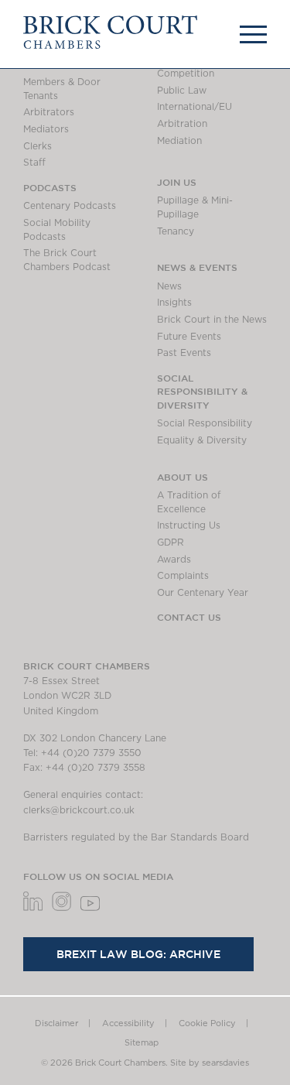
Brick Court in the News (212, 319)
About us (182, 476)
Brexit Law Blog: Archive (138, 954)
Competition (185, 73)
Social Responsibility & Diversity (202, 391)
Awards (174, 559)
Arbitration (182, 123)
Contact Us (189, 616)
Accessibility (128, 1023)
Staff (34, 162)
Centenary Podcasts (69, 205)
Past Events (184, 353)
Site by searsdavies (209, 1063)
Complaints (183, 575)
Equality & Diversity (202, 440)
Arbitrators (48, 112)
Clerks (37, 146)
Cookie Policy (207, 1023)
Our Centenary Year (202, 592)
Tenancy (175, 231)
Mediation (179, 140)
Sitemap (142, 1043)
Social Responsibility (204, 423)
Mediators (46, 129)
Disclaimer (56, 1023)
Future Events (189, 336)
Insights (174, 302)
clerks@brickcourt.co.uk (79, 810)
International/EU (194, 106)
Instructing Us (188, 525)
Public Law (181, 90)
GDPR (170, 542)
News (169, 286)
